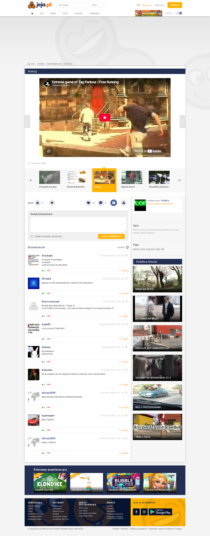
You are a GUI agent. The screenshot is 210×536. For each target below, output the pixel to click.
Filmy (65, 13)
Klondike (55, 514)
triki (162, 249)
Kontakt (110, 506)
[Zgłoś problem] (124, 203)
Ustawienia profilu (86, 516)
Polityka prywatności (115, 514)
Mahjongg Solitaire (35, 519)
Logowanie (83, 511)
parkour (136, 249)
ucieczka (150, 249)
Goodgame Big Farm (60, 519)
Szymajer (47, 255)
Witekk (46, 278)
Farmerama (57, 506)
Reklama (110, 509)
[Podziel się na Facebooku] (114, 203)
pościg (68, 64)
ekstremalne (54, 64)
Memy (53, 13)
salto (157, 249)
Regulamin (111, 511)
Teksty (30, 509)
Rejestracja (83, 508)
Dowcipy (78, 13)
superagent (48, 415)
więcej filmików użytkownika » (161, 204)
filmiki (40, 64)
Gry (42, 13)
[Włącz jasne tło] (176, 13)
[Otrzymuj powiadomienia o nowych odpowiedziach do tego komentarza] (127, 255)
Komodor (47, 369)
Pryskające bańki (35, 516)
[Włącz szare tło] (178, 13)
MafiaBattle (56, 509)
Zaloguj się (146, 5)
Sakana (46, 347)
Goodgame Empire (59, 516)
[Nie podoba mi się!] (56, 203)
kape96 (46, 324)
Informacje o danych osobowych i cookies (115, 517)
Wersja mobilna (34, 506)
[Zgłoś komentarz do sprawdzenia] (123, 255)
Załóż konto (160, 5)
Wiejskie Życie (58, 511)
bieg (143, 249)
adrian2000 (48, 392)
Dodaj (175, 5)
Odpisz (125, 271)
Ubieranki (94, 13)
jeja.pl (31, 64)
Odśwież (121, 247)
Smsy (30, 511)
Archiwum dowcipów (36, 514)
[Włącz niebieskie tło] (180, 13)
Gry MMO (57, 502)
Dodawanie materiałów (88, 513)
